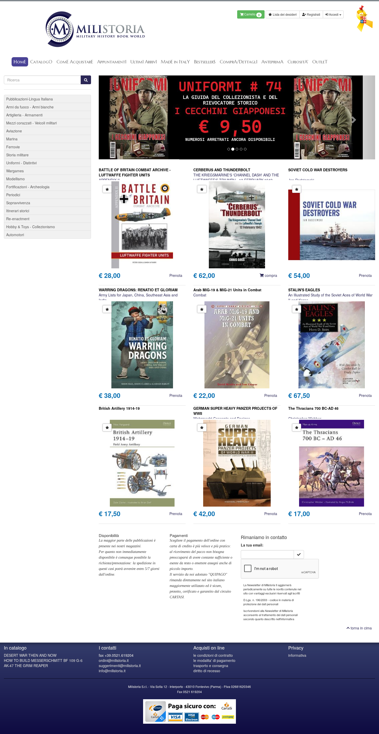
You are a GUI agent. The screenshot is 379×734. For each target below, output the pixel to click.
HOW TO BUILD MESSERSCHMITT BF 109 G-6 (43, 660)
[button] (119, 117)
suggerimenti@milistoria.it (120, 665)
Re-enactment (17, 218)
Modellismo (15, 178)
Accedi (333, 14)
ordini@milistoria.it (114, 660)
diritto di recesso (206, 670)
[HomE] (95, 29)
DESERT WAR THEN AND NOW (30, 655)
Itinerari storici (17, 210)
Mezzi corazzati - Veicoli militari (31, 122)
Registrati (313, 14)
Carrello (251, 14)
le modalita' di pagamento (214, 660)
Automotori (15, 234)
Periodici (13, 194)
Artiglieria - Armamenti (24, 114)
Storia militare (17, 154)
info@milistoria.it (112, 670)
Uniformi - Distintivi (21, 162)
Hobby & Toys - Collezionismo (30, 226)
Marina (12, 138)
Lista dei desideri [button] (284, 14)
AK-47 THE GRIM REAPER (26, 665)
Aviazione (14, 130)
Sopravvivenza (18, 202)
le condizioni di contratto (213, 655)
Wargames (15, 170)
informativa (297, 655)
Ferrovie (13, 146)
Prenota (175, 275)
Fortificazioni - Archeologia (28, 186)
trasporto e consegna (210, 665)
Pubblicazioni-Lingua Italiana (29, 98)
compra (270, 275)
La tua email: (252, 545)
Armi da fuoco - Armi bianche (30, 106)
